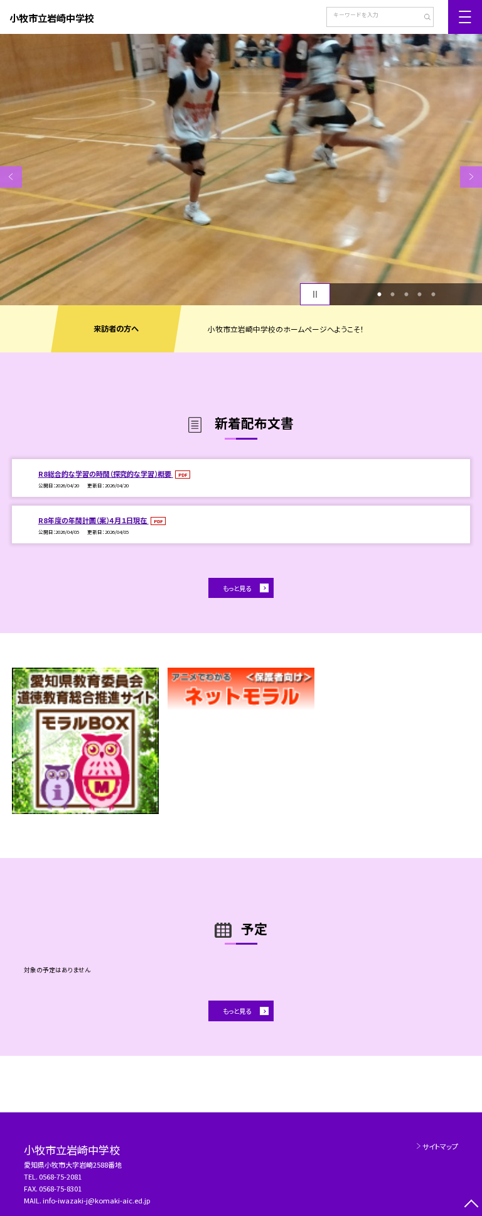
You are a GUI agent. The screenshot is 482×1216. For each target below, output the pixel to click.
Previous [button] (11, 177)
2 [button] (393, 294)
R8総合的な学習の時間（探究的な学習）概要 (105, 474)
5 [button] (433, 294)
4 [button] (420, 294)
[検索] (423, 18)
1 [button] (379, 294)
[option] (241, 169)
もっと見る (237, 588)
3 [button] (406, 294)
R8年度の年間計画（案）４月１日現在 (93, 520)
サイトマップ (440, 1146)
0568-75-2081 (60, 1176)
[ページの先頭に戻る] (471, 1205)
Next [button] (471, 177)
